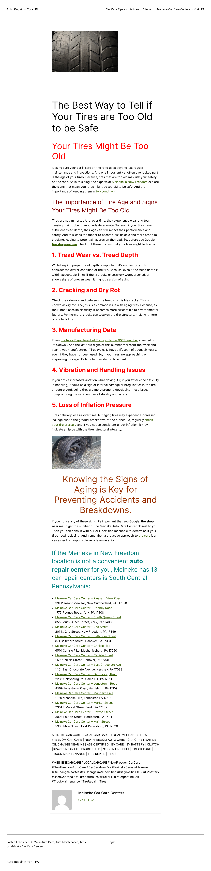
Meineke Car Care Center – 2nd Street (81, 627)
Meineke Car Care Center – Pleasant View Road (88, 598)
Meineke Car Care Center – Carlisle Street (84, 655)
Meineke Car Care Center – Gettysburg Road (86, 674)
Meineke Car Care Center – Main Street (82, 721)
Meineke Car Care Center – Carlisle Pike (82, 645)
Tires (83, 842)
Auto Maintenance (67, 842)
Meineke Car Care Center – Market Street (84, 702)
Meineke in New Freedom (130, 182)
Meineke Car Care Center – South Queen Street (88, 617)
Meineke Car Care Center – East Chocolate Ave (88, 664)
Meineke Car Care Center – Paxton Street (84, 712)
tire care (144, 535)
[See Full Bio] (96, 800)
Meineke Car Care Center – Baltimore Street (85, 636)
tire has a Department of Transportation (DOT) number (99, 340)
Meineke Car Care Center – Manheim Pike (84, 693)
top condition (105, 191)
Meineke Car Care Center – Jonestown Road (86, 683)
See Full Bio (86, 800)
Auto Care (47, 842)
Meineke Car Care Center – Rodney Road (83, 608)
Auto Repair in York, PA (23, 9)
